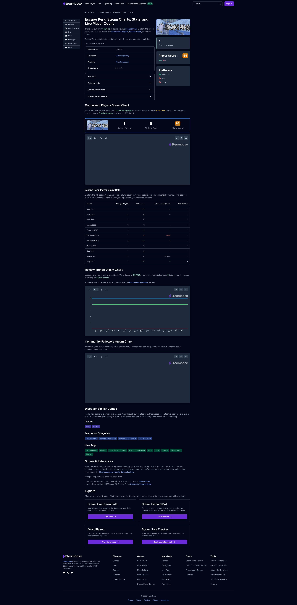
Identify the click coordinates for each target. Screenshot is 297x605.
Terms (138, 600)
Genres (165, 561)
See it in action (163, 517)
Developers (167, 575)
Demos (116, 570)
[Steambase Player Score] (177, 55)
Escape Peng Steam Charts (122, 12)
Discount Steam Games (196, 565)
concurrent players (119, 31)
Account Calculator (218, 579)
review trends (135, 31)
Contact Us (164, 600)
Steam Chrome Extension (136, 4)
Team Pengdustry (122, 56)
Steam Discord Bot (218, 565)
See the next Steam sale (163, 542)
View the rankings (109, 542)
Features (91, 76)
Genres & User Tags (96, 90)
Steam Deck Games (146, 584)
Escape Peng (104, 12)
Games (92, 12)
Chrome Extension (218, 561)
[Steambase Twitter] (72, 573)
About (155, 600)
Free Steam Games (194, 570)
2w (89, 138)
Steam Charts (119, 579)
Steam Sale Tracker (194, 561)
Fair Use (147, 600)
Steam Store (144, 481)
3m (95, 138)
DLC (115, 565)
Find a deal (109, 517)
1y (101, 138)
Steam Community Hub (140, 484)
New (99, 4)
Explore (229, 4)
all (106, 138)
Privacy (131, 600)
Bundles (116, 575)
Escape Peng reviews (138, 282)
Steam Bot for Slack (219, 570)
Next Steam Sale (217, 575)
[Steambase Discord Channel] (64, 573)
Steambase (67, 561)
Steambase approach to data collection (116, 472)
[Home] (86, 12)
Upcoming (108, 4)
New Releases (143, 575)
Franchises (166, 584)
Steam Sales (119, 4)
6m (95, 289)
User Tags (166, 570)
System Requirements (97, 96)
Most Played (90, 4)
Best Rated (142, 561)
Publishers (166, 579)
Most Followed (143, 570)
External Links (94, 83)
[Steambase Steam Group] (68, 573)
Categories (166, 565)
